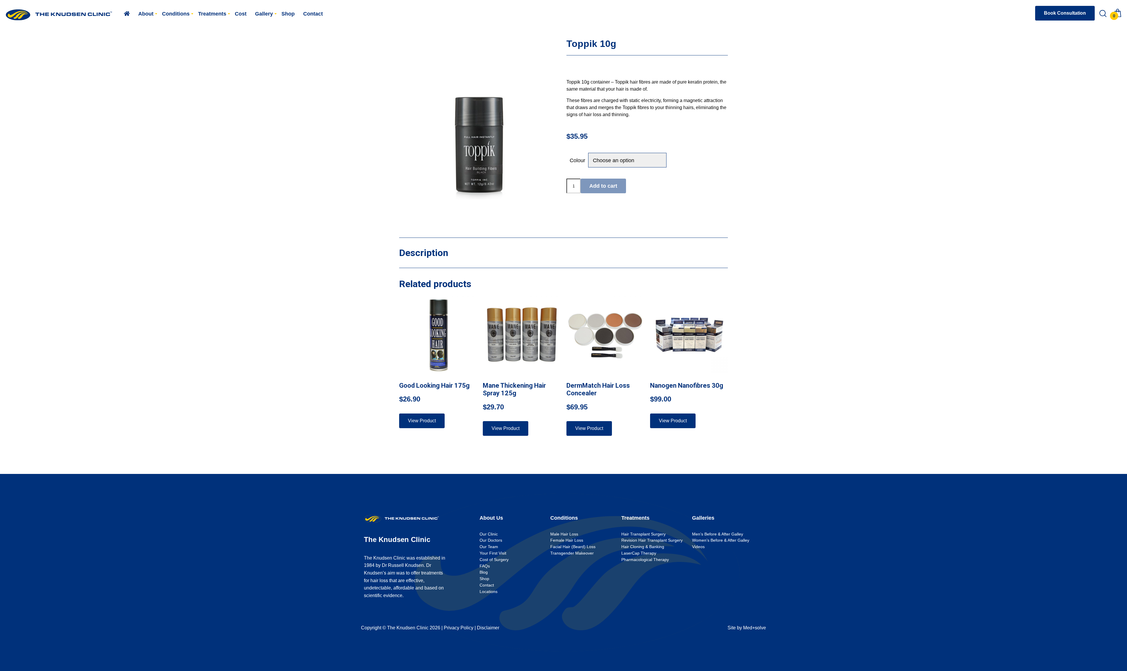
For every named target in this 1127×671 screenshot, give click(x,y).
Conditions (176, 14)
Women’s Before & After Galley (720, 540)
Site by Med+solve (747, 627)
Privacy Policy (458, 627)
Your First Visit (493, 553)
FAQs (485, 566)
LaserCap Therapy (638, 553)
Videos (698, 546)
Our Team (489, 546)
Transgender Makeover (572, 553)
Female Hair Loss (566, 540)
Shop (288, 14)
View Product (422, 420)
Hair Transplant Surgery (643, 534)
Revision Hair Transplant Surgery (652, 540)
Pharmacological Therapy (645, 559)
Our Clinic (489, 534)
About (145, 14)
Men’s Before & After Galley (717, 534)
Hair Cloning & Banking (642, 546)
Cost (241, 14)
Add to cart (603, 186)
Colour (577, 160)
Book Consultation (1065, 13)
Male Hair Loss (564, 534)
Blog (484, 572)
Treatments (212, 14)
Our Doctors (491, 540)
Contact (313, 14)
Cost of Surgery (494, 559)
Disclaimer (488, 627)
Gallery (264, 14)
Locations (488, 591)
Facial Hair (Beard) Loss (572, 546)
